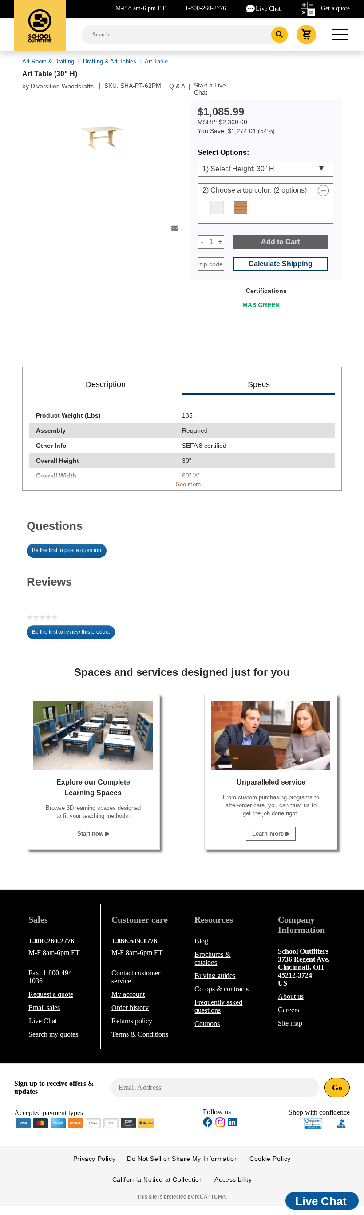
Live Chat (268, 8)
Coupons (207, 1023)
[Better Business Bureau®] (341, 1122)
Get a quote (335, 8)
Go (337, 1087)
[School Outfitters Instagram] (220, 1124)
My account (128, 994)
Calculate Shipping (281, 264)
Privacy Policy (94, 1158)
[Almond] (217, 207)
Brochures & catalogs (212, 958)
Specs (259, 384)
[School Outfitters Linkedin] (232, 1123)
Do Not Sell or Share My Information (182, 1158)
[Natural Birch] (240, 207)
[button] (313, 1123)
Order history (130, 1007)
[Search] (279, 35)
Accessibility (233, 1179)
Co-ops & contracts (221, 989)
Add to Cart (280, 241)
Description (106, 384)
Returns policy (131, 1021)
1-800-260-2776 (205, 8)
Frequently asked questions (218, 1006)
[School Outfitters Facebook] (208, 1123)
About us (291, 996)
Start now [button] (91, 833)
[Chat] (251, 8)
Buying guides (214, 975)
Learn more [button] (268, 833)
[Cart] (306, 34)
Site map (290, 1023)
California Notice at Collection (157, 1179)
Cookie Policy (270, 1158)
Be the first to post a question (66, 550)
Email (44, 1007)
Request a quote (50, 994)
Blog (201, 941)
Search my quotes (53, 1034)
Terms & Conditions (139, 1034)
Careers (288, 1010)
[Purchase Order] (111, 1122)
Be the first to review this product (73, 634)
